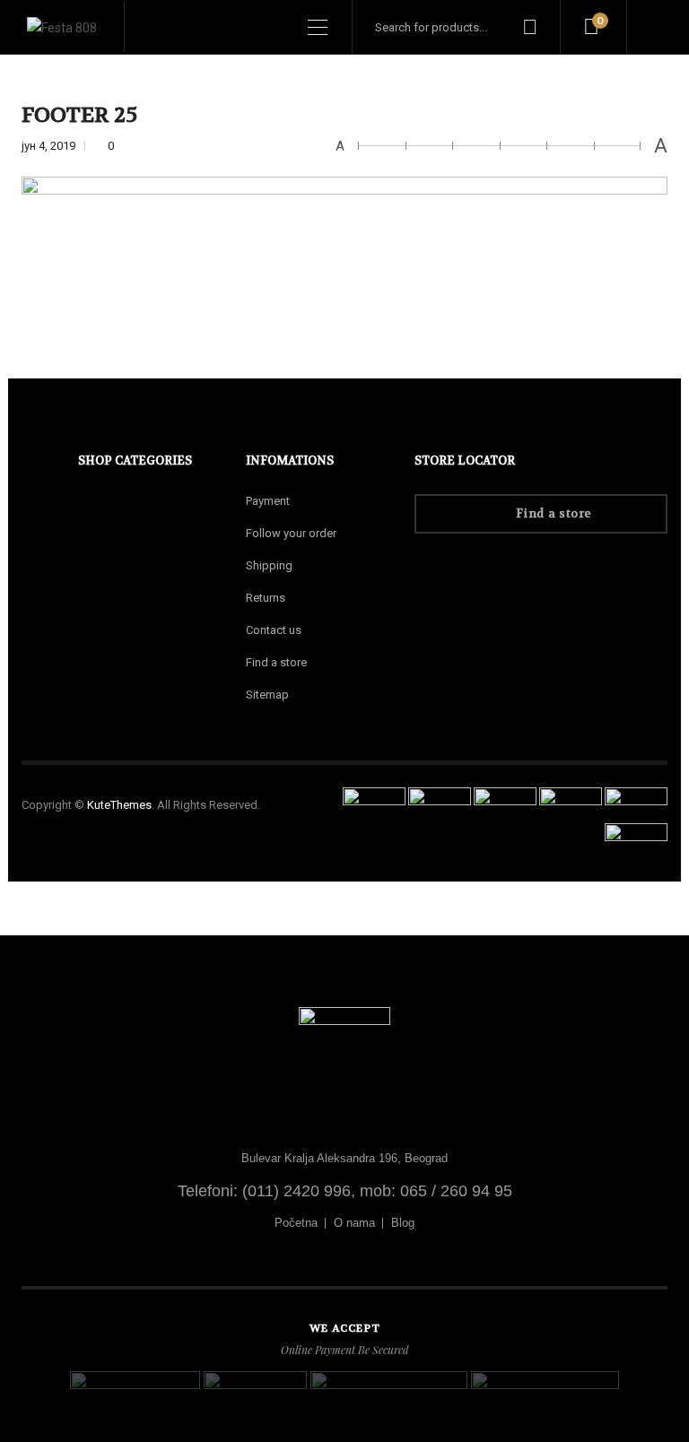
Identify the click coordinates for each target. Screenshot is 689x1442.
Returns (265, 597)
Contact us (273, 630)
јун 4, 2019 (50, 145)
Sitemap (267, 694)
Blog (402, 1222)
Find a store (276, 662)
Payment (268, 501)
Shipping (269, 565)
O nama (354, 1222)
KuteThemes (119, 805)
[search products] (529, 27)
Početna (296, 1222)
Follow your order (291, 533)
